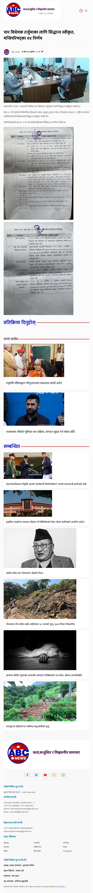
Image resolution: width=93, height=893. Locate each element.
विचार (65, 847)
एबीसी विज (37, 847)
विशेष (6, 851)
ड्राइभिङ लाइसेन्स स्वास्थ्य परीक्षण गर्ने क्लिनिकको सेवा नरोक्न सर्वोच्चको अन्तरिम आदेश (45, 522)
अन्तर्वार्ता (36, 843)
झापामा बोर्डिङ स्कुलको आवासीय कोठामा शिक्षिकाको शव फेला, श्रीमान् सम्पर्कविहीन (44, 675)
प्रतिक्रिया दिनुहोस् (20, 323)
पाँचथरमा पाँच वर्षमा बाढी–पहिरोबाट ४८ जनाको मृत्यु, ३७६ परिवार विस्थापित (40, 624)
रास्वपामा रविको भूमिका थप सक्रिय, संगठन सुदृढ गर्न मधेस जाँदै (40, 431)
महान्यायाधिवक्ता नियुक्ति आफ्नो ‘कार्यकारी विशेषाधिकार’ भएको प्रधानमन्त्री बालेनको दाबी (46, 484)
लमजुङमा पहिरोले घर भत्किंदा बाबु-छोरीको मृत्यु (27, 727)
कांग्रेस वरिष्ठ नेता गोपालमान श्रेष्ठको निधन (24, 573)
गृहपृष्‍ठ (6, 843)
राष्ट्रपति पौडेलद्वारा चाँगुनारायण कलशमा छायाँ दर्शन (34, 383)
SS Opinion (67, 851)
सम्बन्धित (12, 446)
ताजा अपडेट (11, 339)
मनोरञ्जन (66, 843)
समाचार (6, 847)
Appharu (62, 886)
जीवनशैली (37, 851)
